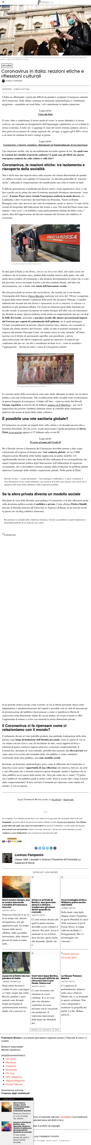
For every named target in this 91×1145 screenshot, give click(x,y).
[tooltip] (36, 848)
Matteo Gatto (9, 910)
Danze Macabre (36, 295)
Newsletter (11, 1069)
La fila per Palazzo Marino (71, 977)
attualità (34, 1030)
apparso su (59, 404)
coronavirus (46, 1030)
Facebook (56, 799)
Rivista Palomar (14, 1084)
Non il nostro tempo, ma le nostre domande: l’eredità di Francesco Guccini (16, 903)
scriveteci (66, 1116)
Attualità (6, 65)
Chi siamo (11, 1058)
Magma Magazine (15, 1080)
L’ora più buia (45, 114)
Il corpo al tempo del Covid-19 (45, 442)
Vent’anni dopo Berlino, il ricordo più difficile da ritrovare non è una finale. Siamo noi (45, 979)
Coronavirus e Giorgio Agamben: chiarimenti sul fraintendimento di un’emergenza (45, 144)
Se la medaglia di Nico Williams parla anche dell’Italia (74, 902)
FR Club (10, 1073)
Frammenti (6, 822)
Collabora (11, 1066)
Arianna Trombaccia (12, 981)
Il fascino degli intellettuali (66, 822)
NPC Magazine (14, 1077)
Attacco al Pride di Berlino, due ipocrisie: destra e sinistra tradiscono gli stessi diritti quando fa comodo (44, 906)
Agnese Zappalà (68, 908)
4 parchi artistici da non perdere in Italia (16, 977)
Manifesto (11, 1062)
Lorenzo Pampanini (14, 81)
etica (57, 1030)
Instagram (68, 799)
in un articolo (15, 432)
